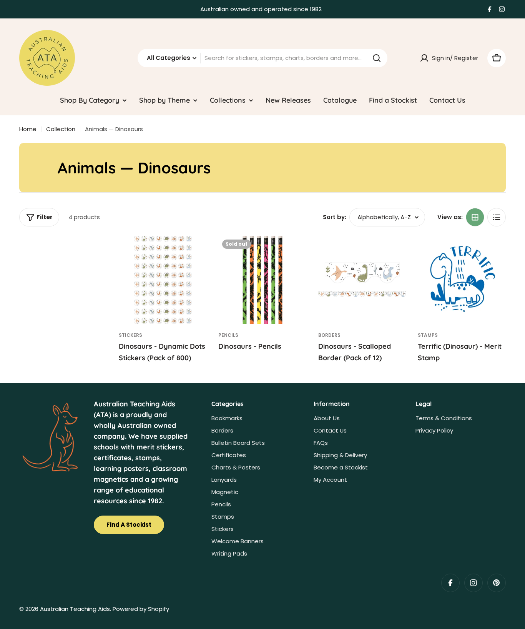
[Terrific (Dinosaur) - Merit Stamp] (462, 280)
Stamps (428, 335)
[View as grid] (475, 217)
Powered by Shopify (141, 609)
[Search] (376, 58)
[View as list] (496, 217)
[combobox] (262, 58)
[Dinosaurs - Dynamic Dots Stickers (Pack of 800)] (163, 280)
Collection (60, 129)
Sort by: (334, 217)
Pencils (228, 335)
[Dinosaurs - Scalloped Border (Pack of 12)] (362, 280)
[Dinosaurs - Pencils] (262, 280)
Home (28, 129)
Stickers (130, 335)
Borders (329, 335)
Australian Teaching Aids (75, 609)
